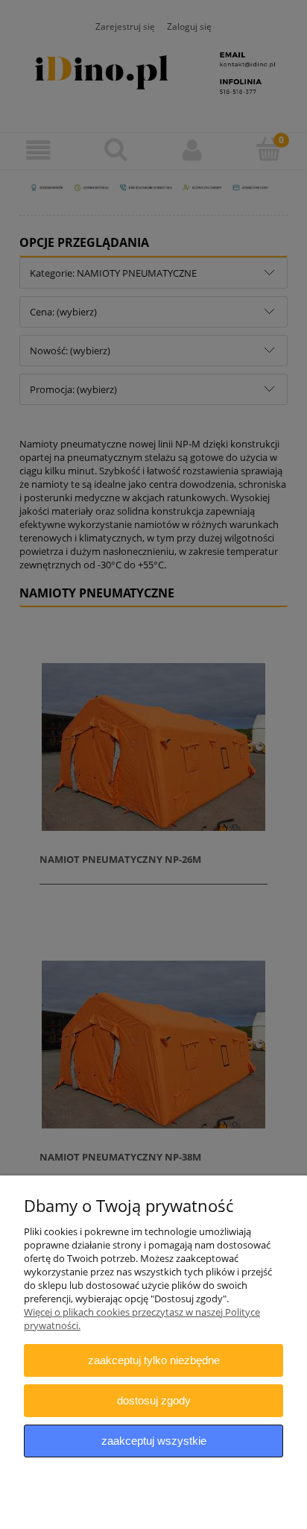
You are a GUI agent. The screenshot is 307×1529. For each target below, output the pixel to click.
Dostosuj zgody (154, 1400)
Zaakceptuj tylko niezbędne (154, 1360)
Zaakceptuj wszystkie (153, 1440)
